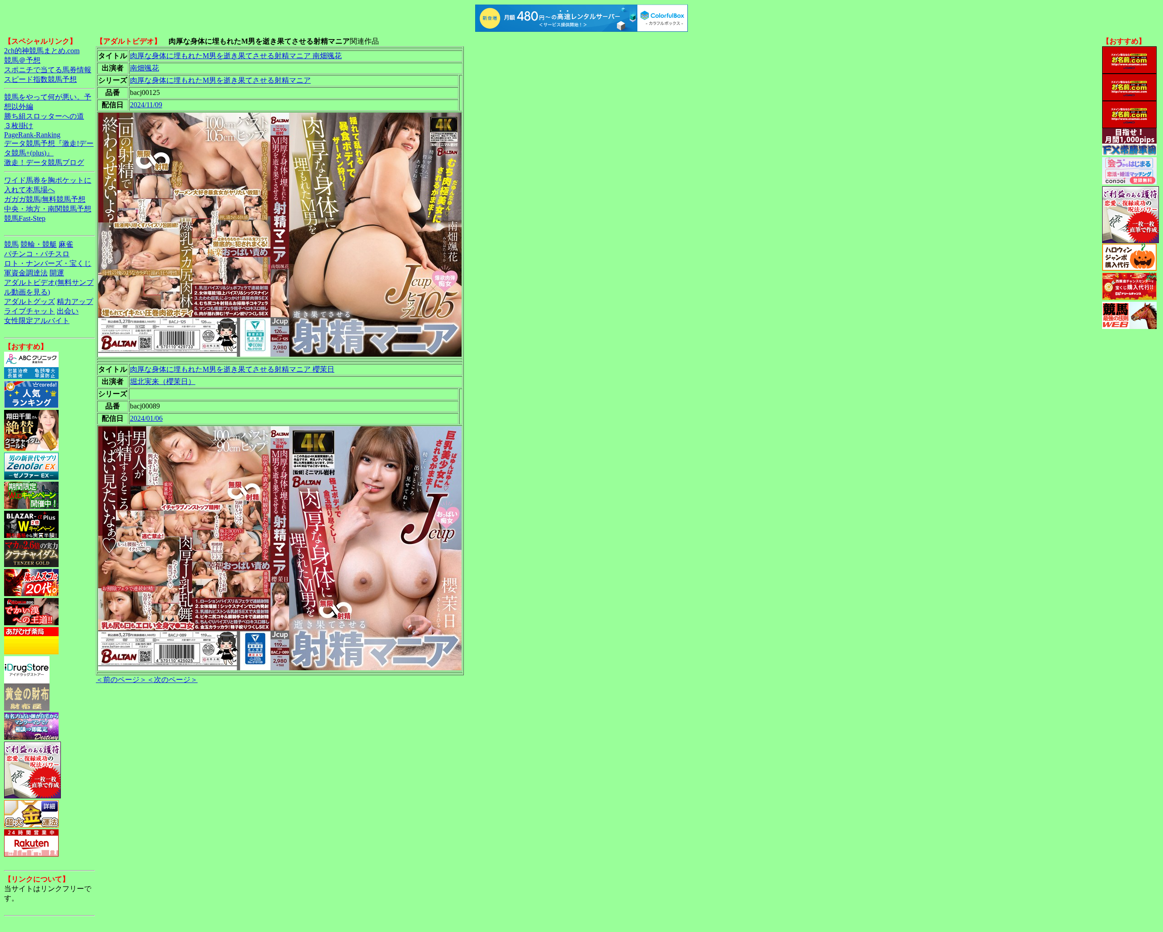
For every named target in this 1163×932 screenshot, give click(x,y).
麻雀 (66, 244)
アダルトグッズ (29, 301)
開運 (57, 273)
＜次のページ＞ (172, 679)
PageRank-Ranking (32, 135)
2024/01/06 (146, 418)
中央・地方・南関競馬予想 (47, 209)
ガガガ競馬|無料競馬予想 (44, 199)
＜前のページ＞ (121, 679)
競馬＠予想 (22, 60)
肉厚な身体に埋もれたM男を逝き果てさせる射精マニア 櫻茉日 (232, 369)
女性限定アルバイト (37, 320)
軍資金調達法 (26, 273)
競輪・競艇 (38, 244)
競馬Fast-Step (24, 218)
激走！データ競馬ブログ (44, 162)
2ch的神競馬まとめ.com (42, 51)
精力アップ (75, 301)
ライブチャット (29, 311)
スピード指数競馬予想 (40, 79)
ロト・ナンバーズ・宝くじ (47, 263)
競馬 (11, 244)
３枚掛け (18, 126)
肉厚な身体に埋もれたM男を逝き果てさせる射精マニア (220, 80)
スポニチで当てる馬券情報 (47, 70)
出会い (68, 311)
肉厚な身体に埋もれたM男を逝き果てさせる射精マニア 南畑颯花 (236, 56)
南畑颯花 (144, 68)
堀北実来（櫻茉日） (162, 381)
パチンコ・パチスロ (37, 254)
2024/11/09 (146, 105)
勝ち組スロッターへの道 (44, 116)
